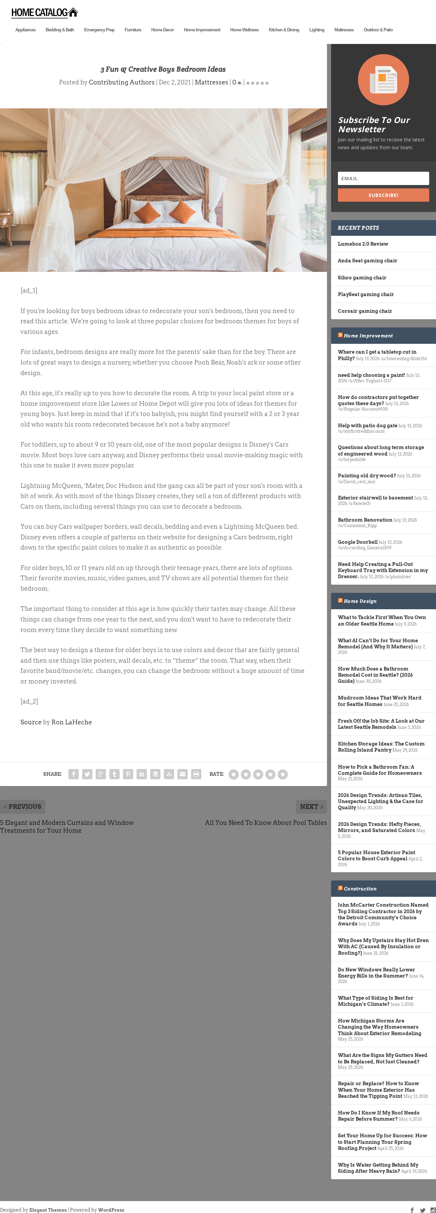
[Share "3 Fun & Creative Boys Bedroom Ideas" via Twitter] (87, 774)
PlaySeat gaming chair (366, 294)
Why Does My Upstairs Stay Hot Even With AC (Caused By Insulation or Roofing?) (383, 946)
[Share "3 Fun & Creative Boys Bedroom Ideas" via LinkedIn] (142, 774)
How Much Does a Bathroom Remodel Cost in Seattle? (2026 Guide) (375, 675)
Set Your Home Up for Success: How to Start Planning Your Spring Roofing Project (382, 1142)
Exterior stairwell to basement (375, 498)
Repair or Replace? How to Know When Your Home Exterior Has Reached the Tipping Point (378, 1090)
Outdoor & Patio (378, 29)
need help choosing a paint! (371, 375)
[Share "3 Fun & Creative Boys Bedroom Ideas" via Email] (182, 774)
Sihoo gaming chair (362, 277)
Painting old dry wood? (367, 475)
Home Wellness (244, 29)
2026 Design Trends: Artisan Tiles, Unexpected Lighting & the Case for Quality (380, 801)
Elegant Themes (48, 1210)
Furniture (133, 29)
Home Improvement (202, 29)
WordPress (111, 1210)
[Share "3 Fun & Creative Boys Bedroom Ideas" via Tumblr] (114, 774)
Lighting (316, 29)
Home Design (360, 601)
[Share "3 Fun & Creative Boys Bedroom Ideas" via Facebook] (73, 774)
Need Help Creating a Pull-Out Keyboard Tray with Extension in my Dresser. (383, 570)
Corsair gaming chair (365, 311)
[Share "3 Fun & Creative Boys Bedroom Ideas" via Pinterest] (128, 774)
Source (31, 722)
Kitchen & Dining (284, 29)
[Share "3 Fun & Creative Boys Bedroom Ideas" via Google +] (101, 774)
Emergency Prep (99, 29)
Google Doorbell (358, 542)
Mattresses (344, 29)
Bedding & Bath (60, 29)
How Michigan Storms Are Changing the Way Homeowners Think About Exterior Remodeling (379, 1027)
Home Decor (162, 29)
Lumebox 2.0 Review (363, 244)
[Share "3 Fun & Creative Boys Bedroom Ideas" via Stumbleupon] (169, 774)
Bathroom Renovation (365, 520)
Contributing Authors (122, 82)
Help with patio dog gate (368, 425)
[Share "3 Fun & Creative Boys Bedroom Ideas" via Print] (196, 774)
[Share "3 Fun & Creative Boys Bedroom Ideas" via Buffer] (155, 774)
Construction (360, 889)
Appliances (25, 29)
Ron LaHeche (71, 722)
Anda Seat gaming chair (368, 260)
